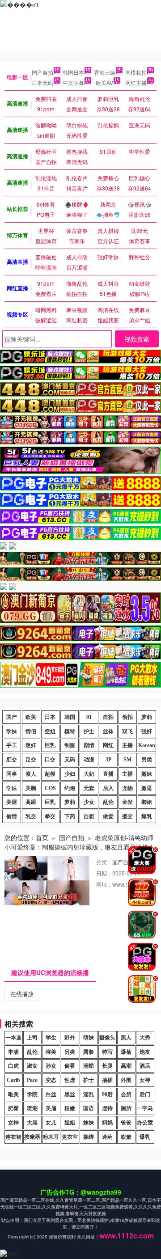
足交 (30, 759)
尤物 (127, 788)
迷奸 (30, 745)
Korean (146, 745)
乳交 (30, 816)
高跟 (30, 802)
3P (108, 759)
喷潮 (32, 1108)
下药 (69, 816)
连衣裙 (13, 1137)
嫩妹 (146, 774)
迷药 (107, 1137)
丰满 (13, 1052)
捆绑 (88, 1137)
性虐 (69, 1080)
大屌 (32, 1123)
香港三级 (104, 72)
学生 (51, 1038)
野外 (69, 1038)
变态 (51, 1080)
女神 (145, 1080)
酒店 (145, 1066)
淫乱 (88, 1094)
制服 (69, 745)
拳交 (50, 816)
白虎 (13, 1066)
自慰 (89, 816)
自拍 (108, 717)
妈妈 (107, 1123)
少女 (89, 802)
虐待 (107, 1108)
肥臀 (13, 1108)
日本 (50, 717)
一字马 (145, 1108)
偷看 (69, 1066)
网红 (108, 745)
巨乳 (50, 745)
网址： (104, 884)
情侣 (30, 731)
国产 (11, 717)
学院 (32, 1094)
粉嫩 (69, 1108)
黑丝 (69, 1094)
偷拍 (127, 717)
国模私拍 (136, 72)
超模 (50, 774)
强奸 (146, 731)
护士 (89, 731)
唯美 (51, 1052)
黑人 (126, 1038)
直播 (108, 774)
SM (127, 759)
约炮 (69, 788)
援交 (127, 816)
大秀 (145, 1038)
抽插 (107, 1080)
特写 (107, 1052)
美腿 (11, 802)
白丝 (51, 1094)
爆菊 (126, 1052)
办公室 (145, 1123)
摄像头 (107, 1038)
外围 (126, 1080)
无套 (89, 788)
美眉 (51, 1108)
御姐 (146, 802)
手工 (11, 745)
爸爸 (126, 1123)
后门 (145, 1094)
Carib (13, 1080)
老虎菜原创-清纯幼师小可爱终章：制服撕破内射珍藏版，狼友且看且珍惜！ (79, 842)
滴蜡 (88, 1066)
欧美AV (104, 82)
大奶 (89, 774)
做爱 (108, 816)
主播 (127, 745)
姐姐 (69, 1123)
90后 (107, 1094)
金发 (127, 802)
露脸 (88, 1052)
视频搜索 (136, 338)
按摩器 (32, 1137)
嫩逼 (146, 788)
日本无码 (42, 82)
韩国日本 (73, 72)
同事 (11, 774)
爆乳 (146, 816)
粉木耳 (51, 1137)
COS (50, 788)
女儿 (51, 1123)
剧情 (89, 745)
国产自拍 (42, 72)
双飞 (127, 731)
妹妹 (88, 1123)
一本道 (13, 1038)
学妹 (11, 731)
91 (89, 717)
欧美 (30, 717)
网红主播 (136, 82)
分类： (104, 862)
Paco (32, 1080)
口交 (50, 759)
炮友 (145, 1052)
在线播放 (22, 993)
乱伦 (108, 802)
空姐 (50, 731)
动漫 (89, 759)
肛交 (11, 759)
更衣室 (70, 1137)
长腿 (107, 1066)
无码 (69, 759)
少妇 (69, 774)
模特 (69, 731)
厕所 (126, 1108)
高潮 (126, 1066)
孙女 (51, 1066)
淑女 (32, 1066)
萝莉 (146, 717)
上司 (32, 1038)
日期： (104, 873)
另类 (146, 759)
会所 (126, 1094)
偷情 (11, 816)
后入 (108, 788)
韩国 (69, 717)
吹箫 (126, 1137)
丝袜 (108, 731)
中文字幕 (73, 82)
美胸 (30, 788)
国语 (88, 1108)
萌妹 (88, 1038)
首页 (42, 837)
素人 (30, 774)
